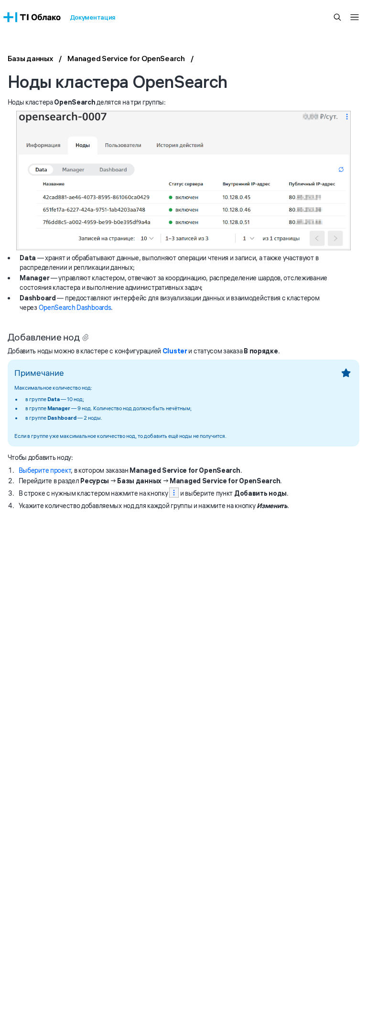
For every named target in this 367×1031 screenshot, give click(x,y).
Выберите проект (45, 470)
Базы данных (31, 58)
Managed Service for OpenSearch (126, 58)
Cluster (174, 351)
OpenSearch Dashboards (75, 307)
